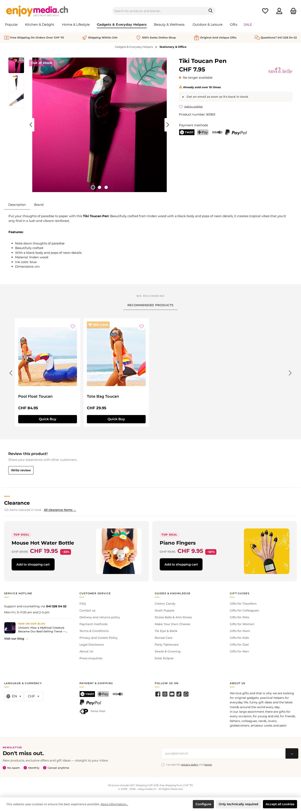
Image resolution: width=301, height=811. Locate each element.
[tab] (17, 205)
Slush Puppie (164, 610)
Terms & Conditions (94, 631)
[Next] (167, 124)
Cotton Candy (165, 603)
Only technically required (238, 804)
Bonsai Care (164, 637)
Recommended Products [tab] (150, 305)
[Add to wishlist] (73, 326)
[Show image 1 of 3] (93, 187)
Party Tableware (167, 644)
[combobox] (159, 11)
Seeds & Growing (168, 651)
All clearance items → (60, 510)
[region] (89, 125)
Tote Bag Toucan (103, 396)
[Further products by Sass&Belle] (280, 70)
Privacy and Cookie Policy (98, 637)
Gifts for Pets (239, 617)
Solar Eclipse (164, 658)
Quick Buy (47, 419)
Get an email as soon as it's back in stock (217, 96)
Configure (203, 804)
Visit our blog (14, 638)
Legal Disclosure (91, 644)
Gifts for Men (239, 651)
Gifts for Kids (239, 637)
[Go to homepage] (37, 11)
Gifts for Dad (239, 644)
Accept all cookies (280, 804)
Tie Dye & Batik (166, 631)
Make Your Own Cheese (172, 624)
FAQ (82, 603)
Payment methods (93, 624)
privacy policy (189, 764)
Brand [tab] (38, 205)
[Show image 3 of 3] (106, 187)
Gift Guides (239, 593)
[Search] (211, 11)
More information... (114, 804)
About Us (86, 651)
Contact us (87, 610)
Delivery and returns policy (99, 617)
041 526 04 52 (56, 606)
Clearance (17, 503)
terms (208, 764)
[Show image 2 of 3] (99, 187)
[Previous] (31, 124)
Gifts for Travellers (243, 603)
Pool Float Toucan (35, 396)
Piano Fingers (178, 543)
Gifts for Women (242, 624)
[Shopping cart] (292, 11)
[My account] (279, 11)
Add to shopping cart (33, 564)
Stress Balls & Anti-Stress (173, 617)
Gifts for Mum (240, 631)
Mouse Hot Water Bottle (43, 543)
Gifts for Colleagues (244, 610)
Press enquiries (90, 658)
